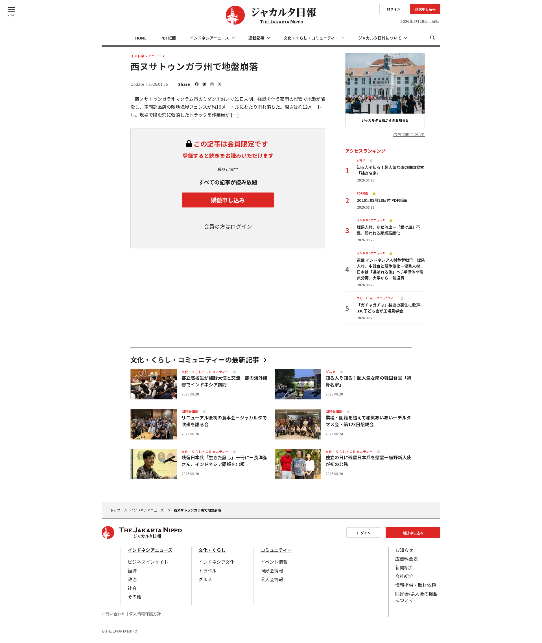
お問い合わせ (113, 613)
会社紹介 (404, 576)
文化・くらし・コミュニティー (311, 38)
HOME (141, 38)
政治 (132, 579)
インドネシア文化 (216, 561)
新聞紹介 (404, 567)
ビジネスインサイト (148, 561)
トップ (115, 510)
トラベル (207, 570)
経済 (132, 570)
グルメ (205, 579)
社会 (132, 588)
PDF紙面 (168, 38)
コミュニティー (276, 550)
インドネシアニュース (209, 38)
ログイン (393, 8)
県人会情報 (272, 579)
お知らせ (404, 549)
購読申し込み (425, 8)
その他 (134, 596)
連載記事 (256, 38)
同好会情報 (272, 570)
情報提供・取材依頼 (415, 584)
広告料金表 (406, 558)
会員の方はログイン (228, 226)
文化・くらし (212, 550)
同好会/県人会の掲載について (416, 596)
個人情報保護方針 (145, 613)
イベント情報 (274, 561)
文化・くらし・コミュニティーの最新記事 (194, 359)
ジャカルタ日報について (379, 38)
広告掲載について (409, 134)
